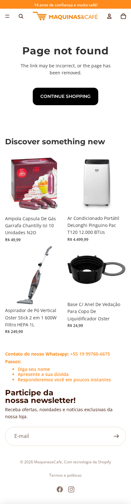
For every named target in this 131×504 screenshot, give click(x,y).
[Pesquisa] (21, 16)
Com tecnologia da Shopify (87, 462)
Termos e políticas (65, 475)
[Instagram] (71, 489)
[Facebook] (60, 489)
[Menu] (7, 16)
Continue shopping (65, 96)
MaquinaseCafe (48, 462)
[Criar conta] (116, 436)
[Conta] (109, 16)
